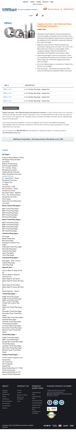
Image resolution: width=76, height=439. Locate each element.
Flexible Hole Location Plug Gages (10, 304)
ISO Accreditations (7, 401)
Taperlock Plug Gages (9, 251)
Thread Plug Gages (9, 294)
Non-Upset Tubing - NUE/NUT (11, 193)
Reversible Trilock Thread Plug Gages (11, 314)
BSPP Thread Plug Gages (10, 211)
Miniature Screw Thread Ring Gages (11, 351)
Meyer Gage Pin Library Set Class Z (13, 288)
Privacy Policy (6, 403)
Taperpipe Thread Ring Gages (11, 346)
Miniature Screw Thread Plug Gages (11, 331)
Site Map (4, 408)
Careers (19, 390)
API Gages (6, 154)
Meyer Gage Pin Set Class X (11, 279)
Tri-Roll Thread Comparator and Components (12, 359)
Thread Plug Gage (37, 400)
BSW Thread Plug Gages (10, 213)
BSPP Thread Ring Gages (10, 225)
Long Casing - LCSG (8, 186)
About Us (25, 2)
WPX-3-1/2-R (7, 93)
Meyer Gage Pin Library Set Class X (13, 282)
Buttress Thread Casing (9, 164)
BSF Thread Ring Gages (10, 229)
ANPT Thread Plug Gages (10, 301)
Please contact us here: (59, 386)
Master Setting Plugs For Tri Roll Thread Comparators (12, 369)
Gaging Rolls (6, 366)
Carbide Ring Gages (8, 263)
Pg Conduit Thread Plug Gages (12, 328)
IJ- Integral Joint (7, 182)
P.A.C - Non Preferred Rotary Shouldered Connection (11, 196)
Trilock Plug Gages (8, 255)
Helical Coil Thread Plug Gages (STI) (12, 308)
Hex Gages (5, 236)
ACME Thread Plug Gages (10, 297)
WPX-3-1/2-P (7, 89)
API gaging (61, 122)
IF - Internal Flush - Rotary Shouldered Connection (10, 179)
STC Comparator (7, 364)
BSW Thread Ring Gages (10, 227)
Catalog (38, 2)
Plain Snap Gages (8, 241)
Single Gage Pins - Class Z (10, 291)
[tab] (10, 108)
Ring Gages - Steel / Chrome (11, 261)
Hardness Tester (36, 405)
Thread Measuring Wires (10, 324)
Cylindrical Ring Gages (10, 258)
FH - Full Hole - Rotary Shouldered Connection (9, 169)
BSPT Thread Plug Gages (10, 209)
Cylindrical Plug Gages (10, 233)
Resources (45, 2)
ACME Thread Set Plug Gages (11, 299)
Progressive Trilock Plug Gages (12, 247)
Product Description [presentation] (11, 108)
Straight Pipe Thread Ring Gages (12, 342)
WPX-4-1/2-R (7, 101)
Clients (4, 396)
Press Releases (6, 405)
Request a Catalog (22, 395)
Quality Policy (6, 394)
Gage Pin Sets (7, 267)
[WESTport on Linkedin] (61, 402)
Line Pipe (5, 184)
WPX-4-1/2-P (7, 97)
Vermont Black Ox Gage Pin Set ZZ (12, 271)
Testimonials (5, 399)
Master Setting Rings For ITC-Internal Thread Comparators (11, 373)
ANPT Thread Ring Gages (10, 340)
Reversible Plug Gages (9, 249)
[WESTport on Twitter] (55, 402)
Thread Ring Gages (9, 334)
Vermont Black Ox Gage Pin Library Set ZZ (11, 276)
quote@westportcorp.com (11, 132)
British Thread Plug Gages (11, 206)
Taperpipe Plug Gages (9, 319)
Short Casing (6, 199)
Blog (51, 2)
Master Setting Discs (8, 238)
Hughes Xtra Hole (7, 176)
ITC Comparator (7, 362)
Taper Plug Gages (8, 253)
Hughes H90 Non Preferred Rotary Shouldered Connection (12, 173)
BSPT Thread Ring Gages (10, 222)
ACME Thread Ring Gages (10, 337)
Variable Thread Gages (10, 355)
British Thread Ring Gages (11, 219)
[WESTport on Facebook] (50, 402)
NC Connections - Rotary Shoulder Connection (10, 190)
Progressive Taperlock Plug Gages (10, 244)
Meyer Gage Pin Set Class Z (11, 285)
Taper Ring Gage (7, 265)
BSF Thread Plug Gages (10, 215)
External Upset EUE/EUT (10, 166)
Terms (18, 401)
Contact (32, 2)
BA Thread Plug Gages (9, 217)
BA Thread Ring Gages (9, 231)
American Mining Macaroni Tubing (13, 157)
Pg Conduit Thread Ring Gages (12, 348)
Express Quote (53, 9)
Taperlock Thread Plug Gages (11, 322)
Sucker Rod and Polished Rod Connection (11, 202)
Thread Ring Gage (37, 403)
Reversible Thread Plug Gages (12, 311)
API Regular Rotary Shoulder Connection (11, 161)
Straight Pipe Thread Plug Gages (12, 317)
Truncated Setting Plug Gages (11, 326)
